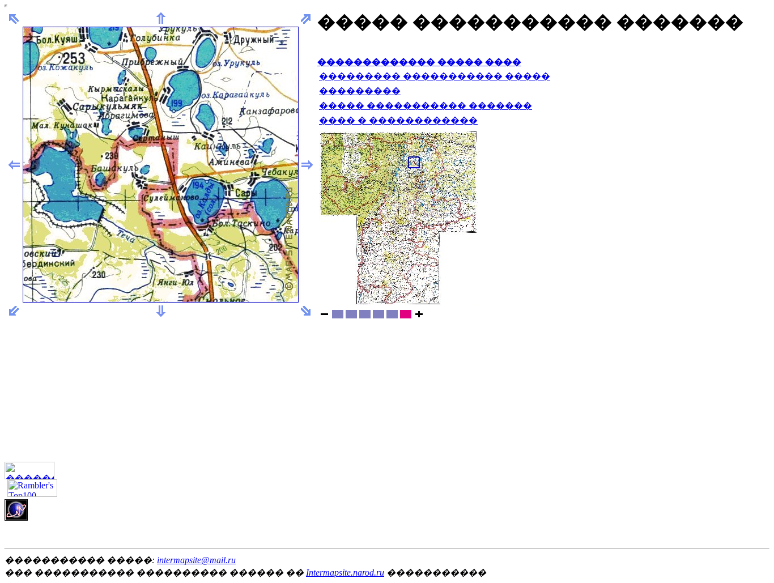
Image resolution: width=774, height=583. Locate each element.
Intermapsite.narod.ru (345, 572)
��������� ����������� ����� (434, 76)
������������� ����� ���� (419, 62)
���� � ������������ (398, 120)
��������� (360, 91)
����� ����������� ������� (425, 105)
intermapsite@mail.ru (196, 560)
